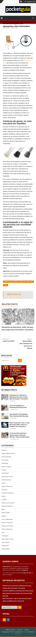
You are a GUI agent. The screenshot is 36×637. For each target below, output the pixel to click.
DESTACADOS (5, 473)
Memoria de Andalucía (7, 506)
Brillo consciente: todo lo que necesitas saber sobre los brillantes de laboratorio (19, 424)
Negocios (4, 516)
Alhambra (4, 450)
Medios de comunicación (8, 502)
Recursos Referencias (7, 529)
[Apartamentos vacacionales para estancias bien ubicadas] (4, 416)
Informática (4, 489)
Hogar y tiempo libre (27, 281)
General (18, 281)
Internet (3, 496)
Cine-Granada (5, 460)
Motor (3, 509)
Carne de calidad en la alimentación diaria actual (18, 406)
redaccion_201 (6, 27)
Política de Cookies (10, 629)
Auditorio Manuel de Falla (8, 453)
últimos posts (9, 390)
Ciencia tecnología (8, 281)
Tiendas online (5, 545)
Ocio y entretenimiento (7, 519)
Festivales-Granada (6, 479)
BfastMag (25, 632)
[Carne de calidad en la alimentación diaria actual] (4, 408)
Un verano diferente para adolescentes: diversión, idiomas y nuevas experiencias (19, 435)
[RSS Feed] (4, 619)
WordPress (18, 633)
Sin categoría (5, 535)
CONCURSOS (5, 463)
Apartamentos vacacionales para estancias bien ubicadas (19, 415)
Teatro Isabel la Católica (8, 539)
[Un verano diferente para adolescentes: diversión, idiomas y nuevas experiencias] (4, 435)
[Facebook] (8, 619)
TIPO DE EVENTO (6, 549)
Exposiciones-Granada (7, 476)
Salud (5, 285)
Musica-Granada (6, 512)
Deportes (4, 470)
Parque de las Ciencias (7, 526)
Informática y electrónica (8, 493)
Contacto (26, 629)
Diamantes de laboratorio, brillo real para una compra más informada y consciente (19, 397)
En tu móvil (19, 629)
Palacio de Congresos (7, 522)
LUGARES (4, 499)
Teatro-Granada (5, 542)
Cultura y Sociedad (6, 466)
